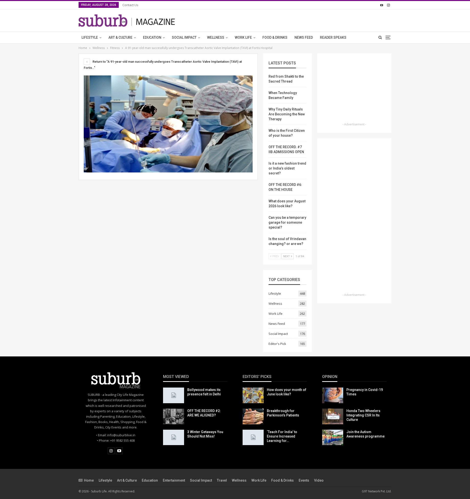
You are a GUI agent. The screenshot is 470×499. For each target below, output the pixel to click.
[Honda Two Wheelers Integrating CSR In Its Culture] (332, 416)
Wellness (215, 37)
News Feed (303, 37)
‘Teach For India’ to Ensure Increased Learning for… (282, 436)
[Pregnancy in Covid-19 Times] (332, 395)
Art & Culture (120, 37)
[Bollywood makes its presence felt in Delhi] (173, 395)
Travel (222, 480)
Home (89, 480)
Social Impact (184, 37)
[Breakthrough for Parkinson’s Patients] (253, 416)
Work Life (243, 37)
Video (319, 480)
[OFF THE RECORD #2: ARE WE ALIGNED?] (173, 416)
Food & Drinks (274, 37)
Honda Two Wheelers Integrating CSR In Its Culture (363, 415)
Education (152, 37)
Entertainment (174, 480)
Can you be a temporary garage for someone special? (287, 222)
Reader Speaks (333, 37)
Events (304, 480)
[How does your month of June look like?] (253, 395)
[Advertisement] (354, 89)
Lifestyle (90, 37)
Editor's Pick (277, 343)
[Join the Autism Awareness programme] (332, 437)
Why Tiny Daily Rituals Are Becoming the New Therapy (287, 114)
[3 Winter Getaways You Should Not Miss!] (173, 437)
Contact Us (130, 5)
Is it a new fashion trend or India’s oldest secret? (287, 168)
